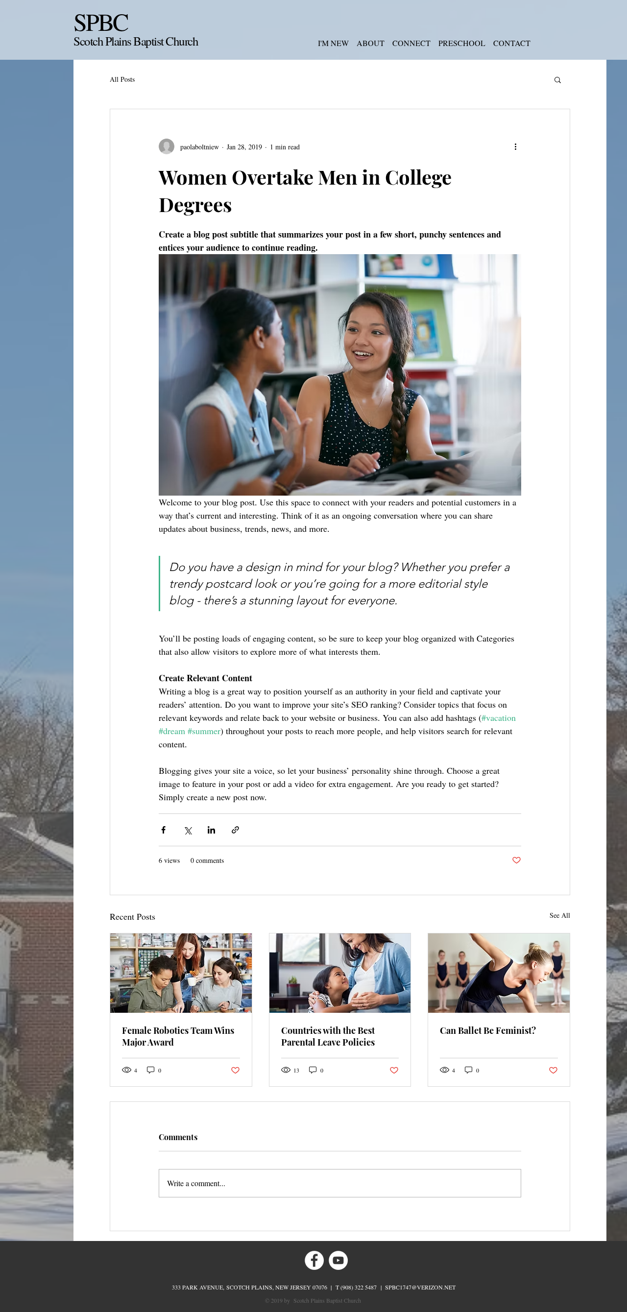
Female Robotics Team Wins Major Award (178, 1036)
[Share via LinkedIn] (211, 830)
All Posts (122, 79)
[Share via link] (235, 830)
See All (560, 915)
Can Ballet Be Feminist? (488, 1030)
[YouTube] (338, 1260)
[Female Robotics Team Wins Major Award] (181, 973)
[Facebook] (314, 1260)
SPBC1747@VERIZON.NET (420, 1287)
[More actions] (515, 146)
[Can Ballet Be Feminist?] (499, 973)
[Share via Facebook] (163, 830)
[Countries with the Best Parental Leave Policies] (340, 973)
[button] (557, 79)
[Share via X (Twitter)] (187, 830)
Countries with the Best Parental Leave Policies (328, 1036)
